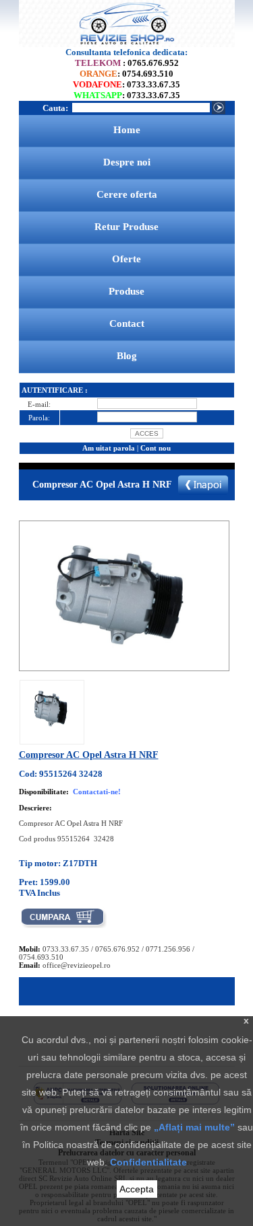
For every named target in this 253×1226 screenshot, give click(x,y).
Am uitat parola (108, 448)
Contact (126, 323)
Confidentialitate (148, 1162)
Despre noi (126, 162)
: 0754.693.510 (126, 74)
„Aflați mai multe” (194, 1127)
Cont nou (155, 448)
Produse (126, 291)
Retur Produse (126, 226)
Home (126, 129)
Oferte (126, 259)
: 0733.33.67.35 (126, 84)
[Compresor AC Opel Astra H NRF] (52, 733)
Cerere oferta (126, 194)
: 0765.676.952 (127, 63)
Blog (127, 355)
